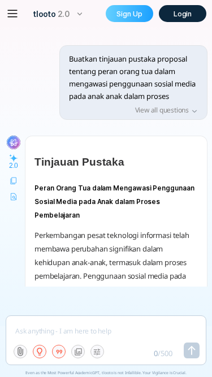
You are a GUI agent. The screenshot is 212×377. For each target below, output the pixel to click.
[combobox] (59, 14)
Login (183, 14)
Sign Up (129, 14)
